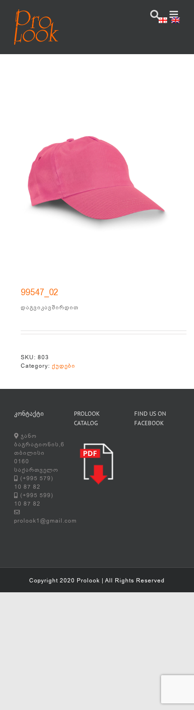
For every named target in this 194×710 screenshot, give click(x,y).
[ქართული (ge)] (163, 21)
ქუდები (63, 366)
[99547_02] (97, 179)
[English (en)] (175, 21)
